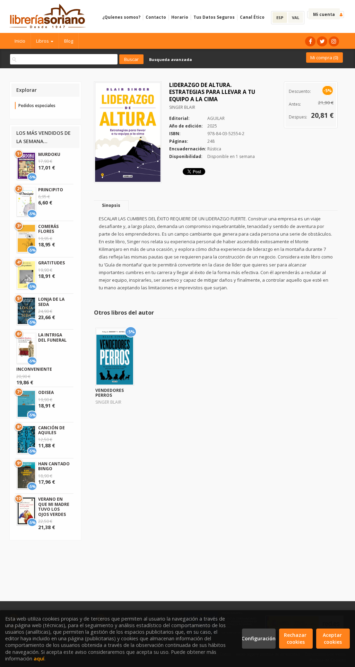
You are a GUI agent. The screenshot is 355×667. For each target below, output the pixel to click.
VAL (295, 17)
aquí (39, 658)
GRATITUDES (51, 263)
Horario (179, 17)
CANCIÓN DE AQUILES (51, 430)
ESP (279, 17)
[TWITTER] (322, 41)
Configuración (259, 638)
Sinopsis (111, 205)
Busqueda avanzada (170, 59)
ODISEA (46, 392)
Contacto (156, 17)
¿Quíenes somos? (121, 17)
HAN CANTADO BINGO (54, 466)
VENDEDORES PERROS (109, 392)
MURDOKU (49, 154)
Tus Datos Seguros (214, 17)
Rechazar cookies (296, 638)
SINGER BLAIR (182, 107)
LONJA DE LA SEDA (51, 301)
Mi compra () (324, 57)
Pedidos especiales (36, 105)
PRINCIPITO (50, 190)
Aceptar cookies (333, 638)
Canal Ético (252, 17)
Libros (43, 41)
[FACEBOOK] (310, 41)
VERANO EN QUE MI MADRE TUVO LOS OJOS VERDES (53, 506)
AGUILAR (216, 118)
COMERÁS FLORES (48, 228)
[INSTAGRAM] (334, 41)
